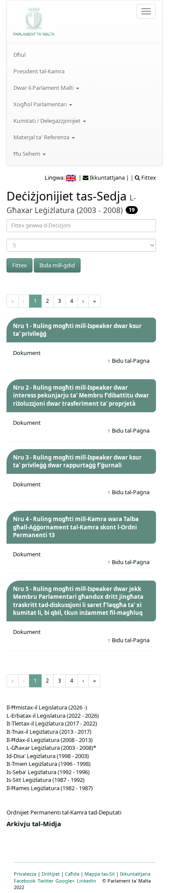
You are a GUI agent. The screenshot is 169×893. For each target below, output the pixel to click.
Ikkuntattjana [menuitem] (106, 177)
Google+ (65, 880)
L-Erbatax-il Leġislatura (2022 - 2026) (52, 715)
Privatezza (25, 873)
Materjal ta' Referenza (42, 137)
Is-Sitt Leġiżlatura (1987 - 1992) (45, 780)
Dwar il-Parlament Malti (44, 88)
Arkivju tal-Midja (33, 823)
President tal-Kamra (39, 71)
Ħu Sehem (27, 154)
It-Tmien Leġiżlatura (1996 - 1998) (48, 764)
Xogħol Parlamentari (40, 104)
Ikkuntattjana (135, 873)
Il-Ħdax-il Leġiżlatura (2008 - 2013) (49, 740)
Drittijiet (51, 873)
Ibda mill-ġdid (57, 265)
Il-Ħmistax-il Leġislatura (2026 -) (46, 707)
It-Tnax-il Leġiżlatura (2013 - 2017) (48, 731)
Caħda (72, 873)
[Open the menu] (146, 11)
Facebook (25, 880)
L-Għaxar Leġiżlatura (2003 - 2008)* (51, 748)
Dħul (19, 55)
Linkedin (86, 880)
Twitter (45, 880)
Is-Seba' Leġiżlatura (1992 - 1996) (48, 772)
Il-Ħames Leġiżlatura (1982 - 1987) (49, 788)
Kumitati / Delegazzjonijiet (47, 121)
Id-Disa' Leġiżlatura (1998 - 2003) (47, 756)
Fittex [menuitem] (148, 177)
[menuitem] (84, 54)
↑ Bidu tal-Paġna (128, 360)
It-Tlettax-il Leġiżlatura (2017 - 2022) (51, 723)
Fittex (19, 265)
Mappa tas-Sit (99, 873)
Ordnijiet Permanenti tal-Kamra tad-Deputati (63, 812)
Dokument (27, 353)
